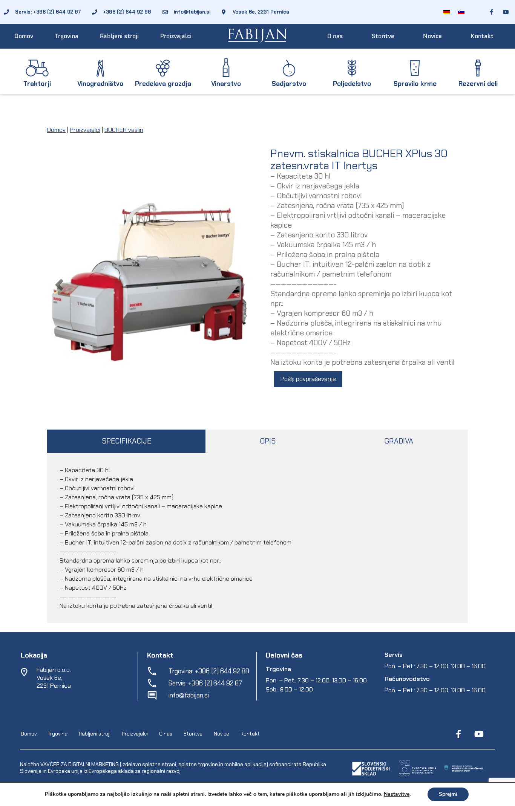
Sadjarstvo (289, 84)
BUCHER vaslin (123, 130)
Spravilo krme (415, 84)
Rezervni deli (478, 84)
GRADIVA (398, 441)
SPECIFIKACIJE (126, 441)
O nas (335, 36)
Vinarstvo (226, 84)
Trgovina (66, 36)
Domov (23, 36)
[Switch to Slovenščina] (461, 12)
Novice (432, 36)
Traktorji (37, 84)
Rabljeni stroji (119, 36)
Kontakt (482, 36)
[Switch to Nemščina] (447, 12)
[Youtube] (479, 734)
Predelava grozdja (163, 84)
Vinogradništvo (100, 84)
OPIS (268, 441)
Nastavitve (396, 794)
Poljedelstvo (352, 84)
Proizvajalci (176, 36)
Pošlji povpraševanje (308, 379)
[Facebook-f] (458, 734)
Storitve (383, 36)
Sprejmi (448, 794)
